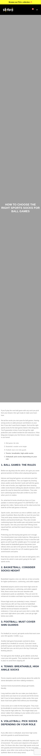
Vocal (21, 636)
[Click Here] (37, 9)
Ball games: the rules (12, 443)
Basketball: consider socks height (16, 446)
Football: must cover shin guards (16, 450)
